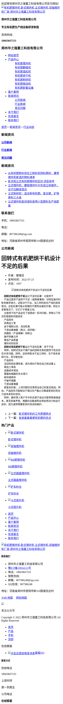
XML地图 (7, 597)
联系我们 (13, 120)
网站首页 (13, 55)
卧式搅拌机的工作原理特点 (35, 413)
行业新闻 (20, 104)
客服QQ (39, 652)
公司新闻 (20, 100)
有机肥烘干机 (23, 75)
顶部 (10, 639)
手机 (10, 635)
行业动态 (29, 127)
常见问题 (20, 108)
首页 (4, 127)
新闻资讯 (13, 96)
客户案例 (13, 91)
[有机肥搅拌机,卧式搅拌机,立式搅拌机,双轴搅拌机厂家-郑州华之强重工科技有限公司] (31, 11)
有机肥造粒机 (23, 71)
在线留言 (13, 116)
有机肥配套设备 (24, 87)
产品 (10, 631)
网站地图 (21, 597)
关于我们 (13, 112)
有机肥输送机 (23, 83)
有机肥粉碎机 (23, 79)
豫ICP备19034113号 (19, 568)
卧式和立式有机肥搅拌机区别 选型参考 (31, 181)
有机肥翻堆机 (23, 67)
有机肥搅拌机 (23, 63)
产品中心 (13, 59)
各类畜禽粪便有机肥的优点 (35, 417)
